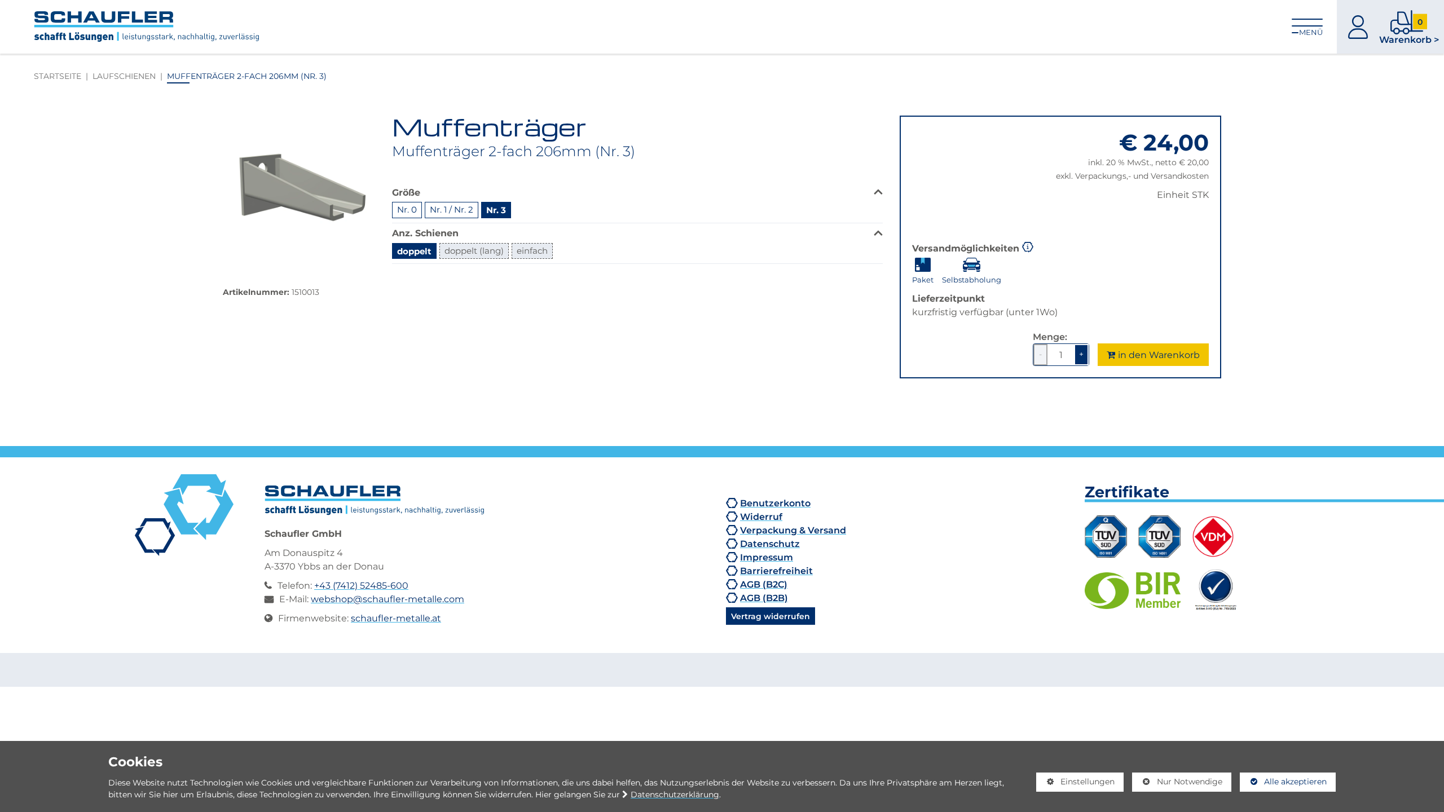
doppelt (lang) (474, 250)
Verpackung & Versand (793, 530)
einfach (532, 250)
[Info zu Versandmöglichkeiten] (1027, 246)
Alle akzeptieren (1283, 781)
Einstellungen (1075, 784)
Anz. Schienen (425, 233)
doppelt (414, 251)
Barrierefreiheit (776, 570)
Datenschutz (770, 543)
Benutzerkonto (775, 503)
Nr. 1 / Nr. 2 (451, 209)
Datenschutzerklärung (675, 794)
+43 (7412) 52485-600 (361, 585)
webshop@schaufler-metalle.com (387, 598)
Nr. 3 (496, 209)
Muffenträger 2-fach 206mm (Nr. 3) (247, 76)
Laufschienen (124, 76)
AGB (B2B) (764, 597)
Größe (406, 192)
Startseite (57, 76)
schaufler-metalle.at (396, 618)
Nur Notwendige (1177, 784)
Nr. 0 (407, 209)
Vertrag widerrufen (770, 616)
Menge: (1050, 336)
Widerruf (761, 516)
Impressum (766, 557)
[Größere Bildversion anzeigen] (299, 192)
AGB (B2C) (763, 584)
